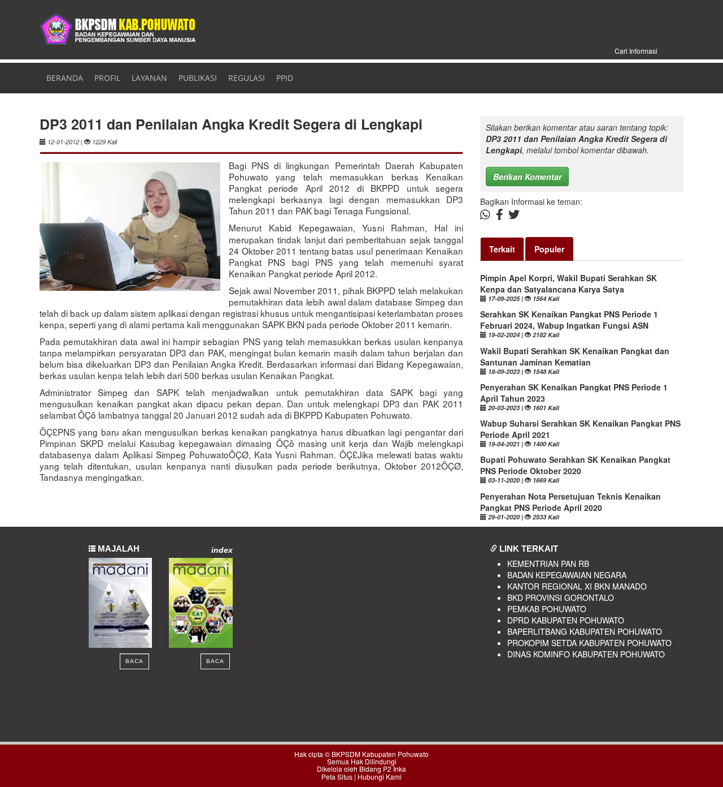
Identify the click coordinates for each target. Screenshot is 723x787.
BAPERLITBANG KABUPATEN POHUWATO (584, 631)
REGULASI (246, 77)
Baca (134, 661)
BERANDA (62, 77)
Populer (549, 249)
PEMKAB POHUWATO (546, 608)
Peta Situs (336, 776)
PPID (284, 77)
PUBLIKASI (197, 77)
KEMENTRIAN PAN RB (548, 563)
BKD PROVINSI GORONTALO (560, 597)
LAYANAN (149, 77)
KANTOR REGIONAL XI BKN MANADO (577, 586)
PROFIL (107, 77)
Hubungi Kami (380, 776)
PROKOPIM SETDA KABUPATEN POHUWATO (589, 642)
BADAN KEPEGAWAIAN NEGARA (566, 574)
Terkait (502, 249)
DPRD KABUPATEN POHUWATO (565, 620)
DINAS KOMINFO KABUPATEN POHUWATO (586, 654)
